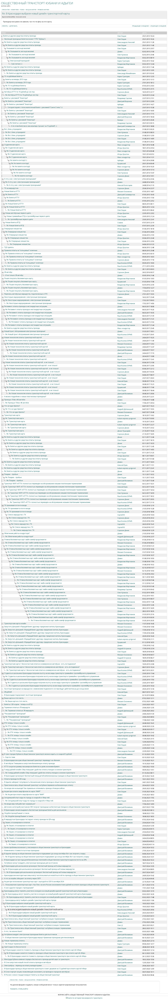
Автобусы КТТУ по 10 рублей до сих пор (19, 92)
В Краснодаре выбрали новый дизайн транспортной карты (28, 903)
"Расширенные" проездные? (15, 714)
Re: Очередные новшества (15, 232)
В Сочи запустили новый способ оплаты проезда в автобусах (27, 962)
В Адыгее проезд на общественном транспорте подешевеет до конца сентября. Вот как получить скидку (44, 854)
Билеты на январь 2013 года (16, 79)
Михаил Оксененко (124, 191)
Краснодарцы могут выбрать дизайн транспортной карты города (30, 900)
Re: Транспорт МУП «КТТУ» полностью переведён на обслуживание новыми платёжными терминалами (45, 487)
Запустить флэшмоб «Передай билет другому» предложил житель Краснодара (34, 627)
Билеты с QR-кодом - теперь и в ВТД (18, 704)
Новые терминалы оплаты (14, 941)
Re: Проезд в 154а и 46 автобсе (17, 403)
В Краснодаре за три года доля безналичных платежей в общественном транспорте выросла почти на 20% (45, 860)
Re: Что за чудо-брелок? (14, 409)
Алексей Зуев (122, 381)
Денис (119, 356)
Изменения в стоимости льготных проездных (21, 850)
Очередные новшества (13, 229)
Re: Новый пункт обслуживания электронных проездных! (27, 334)
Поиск (22, 9)
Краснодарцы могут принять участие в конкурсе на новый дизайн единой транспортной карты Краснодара (45, 891)
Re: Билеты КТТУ (11, 194)
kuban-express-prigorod (126, 418)
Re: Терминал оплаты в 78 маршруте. (19, 710)
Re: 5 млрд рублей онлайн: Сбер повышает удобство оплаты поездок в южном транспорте (40, 773)
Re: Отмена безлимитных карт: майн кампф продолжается (27, 543)
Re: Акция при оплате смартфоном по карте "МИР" (24, 794)
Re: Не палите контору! (20, 163)
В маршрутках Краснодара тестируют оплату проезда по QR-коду (29, 819)
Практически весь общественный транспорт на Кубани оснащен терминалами (34, 919)
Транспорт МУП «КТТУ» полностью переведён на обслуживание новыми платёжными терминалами (43, 484)
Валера (120, 120)
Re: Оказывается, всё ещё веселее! (21, 51)
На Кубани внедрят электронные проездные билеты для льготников (30, 934)
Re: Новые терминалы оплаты (16, 944)
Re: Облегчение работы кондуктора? (19, 536)
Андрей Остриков (124, 648)
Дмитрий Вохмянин (125, 313)
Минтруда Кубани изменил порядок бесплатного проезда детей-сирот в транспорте (36, 959)
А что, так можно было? (13, 931)
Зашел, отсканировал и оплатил (17, 822)
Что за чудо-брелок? (12, 406)
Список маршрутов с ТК (17, 515)
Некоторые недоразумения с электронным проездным (25, 297)
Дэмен (119, 52)
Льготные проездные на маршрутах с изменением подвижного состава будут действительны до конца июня (46, 689)
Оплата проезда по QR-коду (15, 779)
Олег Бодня (121, 36)
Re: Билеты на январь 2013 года (19, 82)
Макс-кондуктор (123, 145)
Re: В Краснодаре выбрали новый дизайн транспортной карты (31, 906)
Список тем (6, 9)
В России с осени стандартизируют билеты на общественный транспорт (32, 975)
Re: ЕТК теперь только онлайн (17, 726)
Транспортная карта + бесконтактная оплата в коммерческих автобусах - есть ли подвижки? (40, 664)
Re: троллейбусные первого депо (20, 219)
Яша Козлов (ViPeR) (8, 17)
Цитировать (13, 26)
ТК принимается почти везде (15, 505)
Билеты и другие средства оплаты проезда (19, 36)
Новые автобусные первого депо (18, 213)
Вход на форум (31, 9)
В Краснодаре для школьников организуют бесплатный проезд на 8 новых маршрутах (37, 866)
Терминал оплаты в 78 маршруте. (17, 707)
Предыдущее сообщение (140, 26)
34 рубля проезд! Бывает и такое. (16, 813)
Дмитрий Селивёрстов (126, 126)
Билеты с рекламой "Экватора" (16, 98)
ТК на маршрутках (11, 188)
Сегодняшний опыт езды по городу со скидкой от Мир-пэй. (27, 798)
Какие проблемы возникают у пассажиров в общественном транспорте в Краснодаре (37, 847)
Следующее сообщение (158, 26)
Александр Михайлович (126, 73)
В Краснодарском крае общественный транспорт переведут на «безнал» (32, 760)
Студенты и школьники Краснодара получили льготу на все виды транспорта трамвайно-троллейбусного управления (49, 673)
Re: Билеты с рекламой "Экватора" (18, 101)
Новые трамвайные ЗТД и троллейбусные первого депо (28, 216)
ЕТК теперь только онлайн (14, 723)
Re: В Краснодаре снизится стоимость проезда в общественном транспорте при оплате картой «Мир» (46, 953)
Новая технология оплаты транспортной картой (23, 337)
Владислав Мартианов (126, 58)
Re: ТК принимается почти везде (17, 508)
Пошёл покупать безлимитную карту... (19, 278)
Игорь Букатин (123, 148)
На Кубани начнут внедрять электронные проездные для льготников (31, 863)
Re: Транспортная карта (14, 418)
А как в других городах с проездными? (19, 888)
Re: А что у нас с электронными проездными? (22, 182)
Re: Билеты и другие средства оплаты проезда (22, 42)
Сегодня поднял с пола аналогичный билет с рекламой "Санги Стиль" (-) (35, 107)
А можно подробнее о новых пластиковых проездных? (25, 396)
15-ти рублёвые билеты (13, 76)
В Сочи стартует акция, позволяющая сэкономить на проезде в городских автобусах (37, 972)
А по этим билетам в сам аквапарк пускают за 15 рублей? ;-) (34, 126)
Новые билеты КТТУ (12, 191)
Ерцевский (121, 163)
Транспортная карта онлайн (15, 623)
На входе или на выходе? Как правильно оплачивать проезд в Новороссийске (34, 788)
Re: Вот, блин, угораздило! (15, 132)
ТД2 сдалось (9, 247)
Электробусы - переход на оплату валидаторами (23, 965)
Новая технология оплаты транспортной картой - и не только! (29, 362)
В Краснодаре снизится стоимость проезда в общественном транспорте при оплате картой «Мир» (43, 950)
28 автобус (8, 272)
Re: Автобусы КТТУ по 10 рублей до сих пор (21, 95)
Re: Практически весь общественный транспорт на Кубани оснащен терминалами (37, 922)
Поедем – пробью (11, 474)
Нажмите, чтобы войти (19, 989)
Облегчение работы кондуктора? (17, 533)
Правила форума (43, 9)
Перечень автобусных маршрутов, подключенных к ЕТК (25, 294)
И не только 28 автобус (14, 275)
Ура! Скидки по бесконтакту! (15, 947)
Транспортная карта (12, 415)
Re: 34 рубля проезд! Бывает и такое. (19, 816)
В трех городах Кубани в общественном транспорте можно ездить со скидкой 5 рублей (38, 754)
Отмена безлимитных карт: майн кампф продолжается (25, 539)
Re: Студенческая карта (14, 148)
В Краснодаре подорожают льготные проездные (23, 695)
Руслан (120, 107)
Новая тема (15, 9)
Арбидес (120, 67)
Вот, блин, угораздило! (12, 129)
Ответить (5, 26)
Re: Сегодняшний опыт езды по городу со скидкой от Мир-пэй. (29, 801)
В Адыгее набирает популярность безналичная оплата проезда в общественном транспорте (40, 782)
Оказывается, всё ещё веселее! (18, 48)
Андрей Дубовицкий (125, 409)
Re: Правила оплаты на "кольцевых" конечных (23, 253)
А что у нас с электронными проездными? (20, 179)
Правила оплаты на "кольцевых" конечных (20, 250)
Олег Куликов (122, 55)
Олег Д (120, 925)
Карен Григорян (123, 61)
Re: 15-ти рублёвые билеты (15, 86)
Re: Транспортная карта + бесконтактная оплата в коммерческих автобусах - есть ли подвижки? (42, 667)
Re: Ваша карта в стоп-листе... (16, 701)
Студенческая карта (11, 145)
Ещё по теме (10, 757)
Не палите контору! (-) (18, 160)
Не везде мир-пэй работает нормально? (19, 804)
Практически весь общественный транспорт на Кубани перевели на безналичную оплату (38, 785)
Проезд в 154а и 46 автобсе (14, 400)
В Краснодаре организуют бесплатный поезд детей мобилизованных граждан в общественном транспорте (45, 776)
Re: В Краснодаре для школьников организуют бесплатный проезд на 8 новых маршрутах (40, 869)
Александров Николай (126, 42)
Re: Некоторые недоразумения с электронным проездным (27, 300)
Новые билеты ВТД (12, 222)
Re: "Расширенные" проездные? (17, 717)
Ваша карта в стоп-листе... (14, 698)
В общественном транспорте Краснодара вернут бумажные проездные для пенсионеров (39, 937)
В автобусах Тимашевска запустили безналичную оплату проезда (29, 763)
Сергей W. (121, 515)
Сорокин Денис (123, 92)
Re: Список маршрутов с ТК (19, 518)
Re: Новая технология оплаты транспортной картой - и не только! (32, 365)
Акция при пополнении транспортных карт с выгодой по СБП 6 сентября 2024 (34, 881)
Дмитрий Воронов (124, 101)
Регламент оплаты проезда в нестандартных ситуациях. (25, 306)
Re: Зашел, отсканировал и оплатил (20, 826)
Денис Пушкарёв (123, 431)
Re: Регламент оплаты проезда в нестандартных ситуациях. (28, 309)
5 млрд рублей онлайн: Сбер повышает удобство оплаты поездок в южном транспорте (37, 770)
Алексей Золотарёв (124, 185)
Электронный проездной (19, 61)
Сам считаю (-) (16, 64)
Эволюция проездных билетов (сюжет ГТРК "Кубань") (24, 39)
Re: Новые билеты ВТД (15, 225)
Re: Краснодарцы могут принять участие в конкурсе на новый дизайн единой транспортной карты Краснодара (48, 894)
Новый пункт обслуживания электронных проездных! (24, 331)
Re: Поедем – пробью (13, 477)
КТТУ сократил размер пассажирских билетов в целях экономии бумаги (31, 766)
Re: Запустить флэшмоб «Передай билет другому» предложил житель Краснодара (36, 630)
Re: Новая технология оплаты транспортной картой (25, 340)
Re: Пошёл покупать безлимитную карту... (21, 281)
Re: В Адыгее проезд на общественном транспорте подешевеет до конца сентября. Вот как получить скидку (47, 857)
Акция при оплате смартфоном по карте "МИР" (22, 791)
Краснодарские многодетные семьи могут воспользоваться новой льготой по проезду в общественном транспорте (49, 875)
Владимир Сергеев (124, 98)
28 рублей (8, 692)
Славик (120, 223)
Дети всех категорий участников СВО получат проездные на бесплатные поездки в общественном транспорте (47, 807)
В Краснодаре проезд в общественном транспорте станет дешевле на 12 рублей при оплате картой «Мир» (45, 969)
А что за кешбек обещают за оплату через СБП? (22, 878)
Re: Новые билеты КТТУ (14, 204)
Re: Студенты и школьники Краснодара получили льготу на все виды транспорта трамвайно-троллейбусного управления (52, 676)
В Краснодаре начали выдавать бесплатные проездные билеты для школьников (35, 810)
